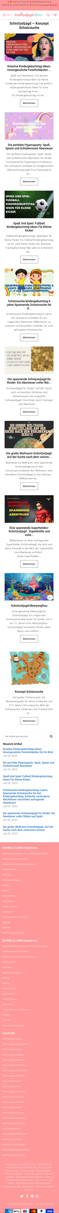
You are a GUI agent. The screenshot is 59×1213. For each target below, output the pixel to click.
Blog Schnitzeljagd (11, 880)
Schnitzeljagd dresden (13, 1102)
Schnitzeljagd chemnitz (13, 1065)
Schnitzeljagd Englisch (13, 933)
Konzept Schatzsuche (29, 691)
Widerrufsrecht (9, 869)
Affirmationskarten (14, 1174)
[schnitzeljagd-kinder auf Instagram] (37, 1197)
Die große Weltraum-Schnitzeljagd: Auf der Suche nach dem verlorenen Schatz (28, 828)
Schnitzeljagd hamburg (13, 1123)
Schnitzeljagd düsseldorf (14, 1070)
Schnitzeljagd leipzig (12, 1049)
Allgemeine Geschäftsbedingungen (19, 864)
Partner (5, 890)
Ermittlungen (12, 1171)
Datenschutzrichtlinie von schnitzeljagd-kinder (24, 854)
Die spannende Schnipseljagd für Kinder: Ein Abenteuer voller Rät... (29, 380)
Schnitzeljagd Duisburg (13, 1155)
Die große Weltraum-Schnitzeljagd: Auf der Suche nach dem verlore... (29, 455)
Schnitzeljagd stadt (11, 1039)
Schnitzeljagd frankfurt (13, 1055)
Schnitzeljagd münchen (13, 1076)
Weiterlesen (29, 103)
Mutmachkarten (43, 1171)
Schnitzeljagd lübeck (12, 1139)
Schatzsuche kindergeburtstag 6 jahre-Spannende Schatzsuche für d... (29, 304)
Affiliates (6, 875)
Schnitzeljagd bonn (11, 1086)
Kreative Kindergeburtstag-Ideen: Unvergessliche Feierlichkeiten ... (29, 68)
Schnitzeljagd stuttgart (13, 1060)
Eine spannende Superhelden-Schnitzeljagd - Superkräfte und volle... (29, 531)
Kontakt (6, 922)
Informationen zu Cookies (14, 917)
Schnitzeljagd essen (12, 1107)
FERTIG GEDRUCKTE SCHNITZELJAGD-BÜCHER (29, 1168)
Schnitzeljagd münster (13, 1097)
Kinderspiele (11, 1164)
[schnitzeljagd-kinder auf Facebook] (27, 1197)
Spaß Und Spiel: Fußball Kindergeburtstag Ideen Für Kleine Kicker (29, 227)
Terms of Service (10, 906)
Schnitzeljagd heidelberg (14, 1134)
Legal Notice (8, 901)
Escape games (28, 1171)
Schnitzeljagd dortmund (14, 1092)
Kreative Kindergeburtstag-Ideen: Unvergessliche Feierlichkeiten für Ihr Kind (28, 750)
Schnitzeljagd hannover (13, 1118)
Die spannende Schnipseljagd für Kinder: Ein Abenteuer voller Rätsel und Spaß (29, 815)
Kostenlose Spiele (33, 1174)
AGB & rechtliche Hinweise (15, 859)
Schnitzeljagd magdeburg (14, 1044)
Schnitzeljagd (20, 23)
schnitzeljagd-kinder (23, 1204)
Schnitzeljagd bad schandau (16, 1150)
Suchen (6, 885)
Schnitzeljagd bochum (13, 1113)
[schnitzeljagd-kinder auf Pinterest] (32, 1197)
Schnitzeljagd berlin (12, 1081)
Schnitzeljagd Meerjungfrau (29, 605)
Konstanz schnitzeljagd (13, 1144)
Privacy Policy (9, 896)
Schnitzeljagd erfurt (11, 1128)
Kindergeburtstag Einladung (29, 1177)
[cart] (55, 15)
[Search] (48, 15)
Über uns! (28, 1190)
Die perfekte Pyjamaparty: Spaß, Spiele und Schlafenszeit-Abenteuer (29, 146)
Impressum (7, 912)
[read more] (29, 47)
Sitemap (6, 927)
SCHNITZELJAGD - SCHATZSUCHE (35, 1164)
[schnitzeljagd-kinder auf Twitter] (22, 1197)
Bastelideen (28, 1186)
